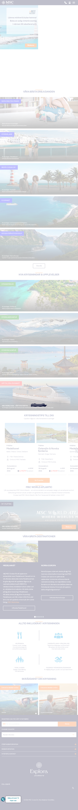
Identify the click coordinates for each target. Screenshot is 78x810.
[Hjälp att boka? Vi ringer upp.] (3, 799)
